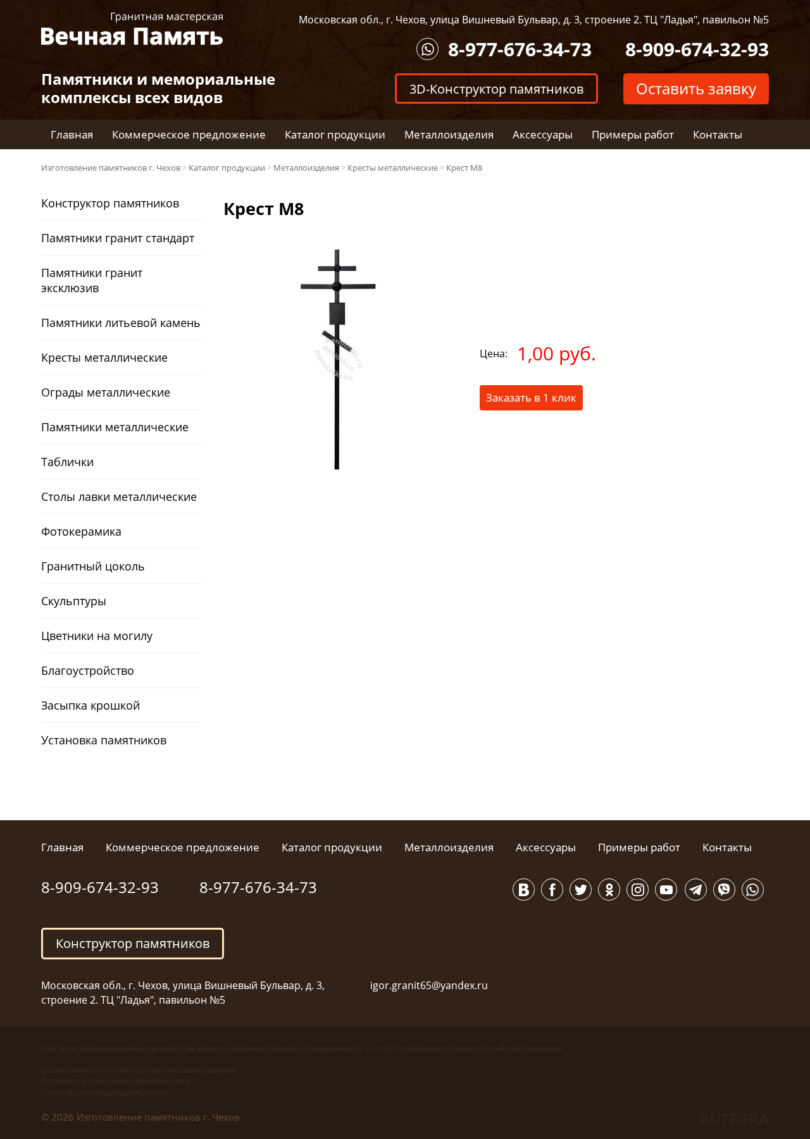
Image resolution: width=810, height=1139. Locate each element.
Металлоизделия (449, 134)
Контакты (717, 134)
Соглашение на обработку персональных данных (139, 1069)
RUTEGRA (734, 1118)
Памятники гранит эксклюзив (91, 280)
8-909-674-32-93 (697, 49)
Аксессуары (543, 134)
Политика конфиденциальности (104, 1092)
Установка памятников (103, 740)
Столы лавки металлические (119, 496)
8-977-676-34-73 (520, 49)
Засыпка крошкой (90, 705)
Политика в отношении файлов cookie (116, 1081)
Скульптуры (73, 600)
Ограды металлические (105, 392)
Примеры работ (633, 134)
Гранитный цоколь (93, 566)
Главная (72, 134)
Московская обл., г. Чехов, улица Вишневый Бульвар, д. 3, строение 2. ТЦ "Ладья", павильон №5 (534, 20)
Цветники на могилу (97, 635)
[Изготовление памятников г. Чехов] (132, 27)
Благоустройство (87, 670)
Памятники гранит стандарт (117, 237)
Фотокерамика (81, 531)
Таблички (67, 461)
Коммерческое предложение (189, 134)
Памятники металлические (115, 426)
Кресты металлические (104, 357)
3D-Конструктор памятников (496, 88)
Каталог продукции (335, 134)
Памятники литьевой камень (121, 322)
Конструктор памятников (110, 203)
